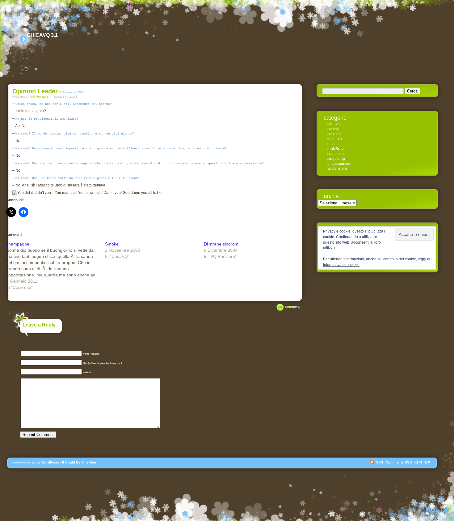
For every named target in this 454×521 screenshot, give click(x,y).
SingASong (336, 158)
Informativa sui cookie (341, 265)
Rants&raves (337, 149)
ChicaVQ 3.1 (42, 35)
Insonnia (334, 139)
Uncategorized (339, 163)
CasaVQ (333, 129)
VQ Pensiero (39, 96)
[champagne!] (55, 265)
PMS (330, 144)
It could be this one (79, 462)
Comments (399, 462)
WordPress (50, 462)
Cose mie (335, 134)
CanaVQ (333, 124)
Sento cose (336, 154)
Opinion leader (35, 91)
